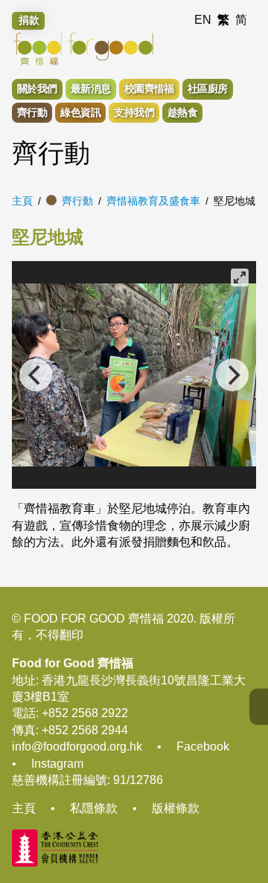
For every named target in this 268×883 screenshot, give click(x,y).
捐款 (29, 20)
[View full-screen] (240, 277)
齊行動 (77, 201)
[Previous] (35, 375)
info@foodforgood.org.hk (77, 746)
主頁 (22, 201)
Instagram (57, 763)
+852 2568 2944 (85, 730)
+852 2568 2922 (85, 713)
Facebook (202, 746)
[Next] (232, 375)
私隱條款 (94, 808)
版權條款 (176, 808)
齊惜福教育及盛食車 (153, 201)
